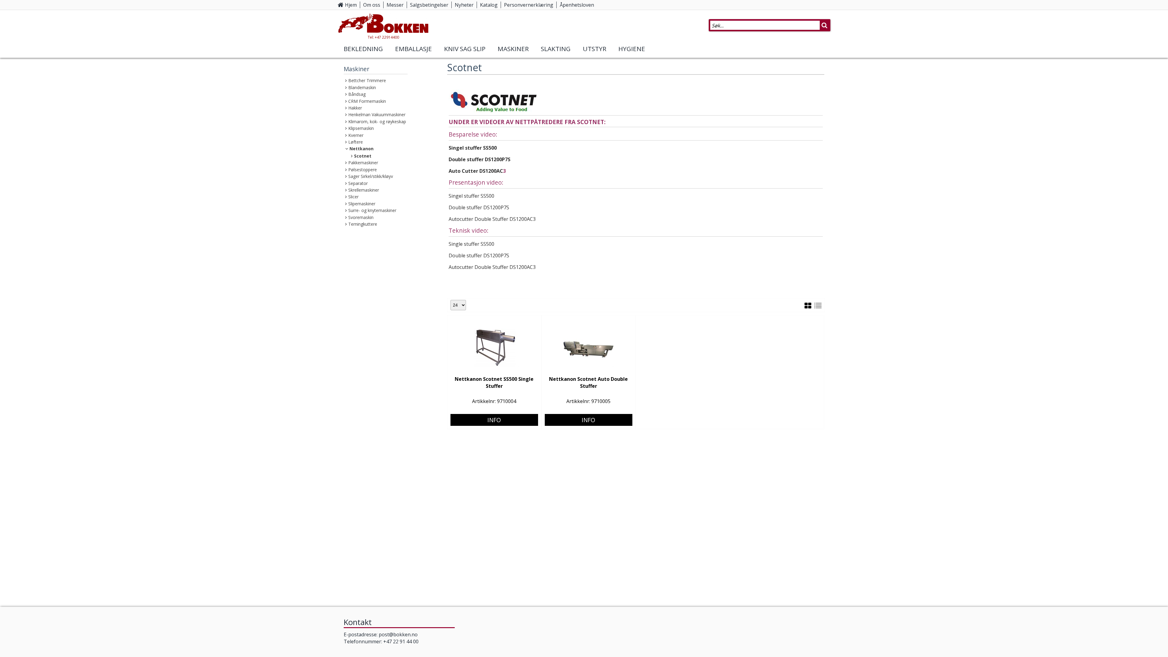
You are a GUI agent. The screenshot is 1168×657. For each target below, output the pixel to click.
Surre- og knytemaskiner (372, 210)
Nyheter (464, 5)
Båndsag (357, 94)
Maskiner (513, 48)
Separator (358, 183)
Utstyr (594, 48)
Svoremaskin (361, 217)
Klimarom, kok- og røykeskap (377, 121)
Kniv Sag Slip (464, 48)
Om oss (371, 5)
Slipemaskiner (361, 204)
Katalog (489, 5)
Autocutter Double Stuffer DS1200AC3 (492, 219)
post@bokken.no (398, 634)
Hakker (355, 108)
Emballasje (413, 48)
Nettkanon (361, 148)
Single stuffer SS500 (471, 244)
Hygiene (631, 48)
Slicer (353, 197)
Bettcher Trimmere (367, 80)
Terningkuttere (362, 224)
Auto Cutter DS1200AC (476, 171)
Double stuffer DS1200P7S (479, 159)
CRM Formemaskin (367, 101)
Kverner (355, 135)
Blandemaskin (362, 87)
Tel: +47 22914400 (383, 37)
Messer (395, 5)
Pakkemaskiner (363, 162)
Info (494, 420)
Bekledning (363, 48)
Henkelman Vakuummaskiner (376, 114)
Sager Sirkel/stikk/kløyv (370, 176)
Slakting (556, 48)
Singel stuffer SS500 (473, 147)
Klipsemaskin (361, 128)
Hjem (351, 5)
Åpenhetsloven (577, 5)
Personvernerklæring (528, 5)
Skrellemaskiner (363, 190)
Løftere (355, 142)
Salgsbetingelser (429, 5)
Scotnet (362, 156)
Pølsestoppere (362, 169)
